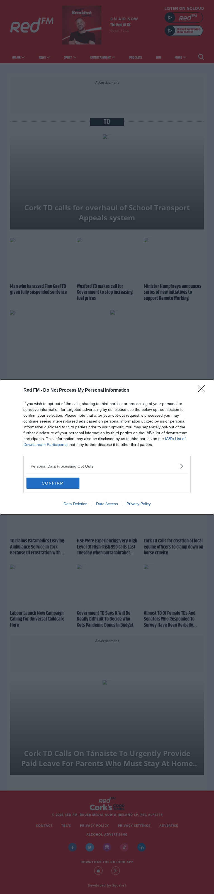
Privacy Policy (139, 504)
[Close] (203, 390)
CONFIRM (53, 483)
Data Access (107, 504)
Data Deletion (75, 504)
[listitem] (107, 466)
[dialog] (107, 447)
